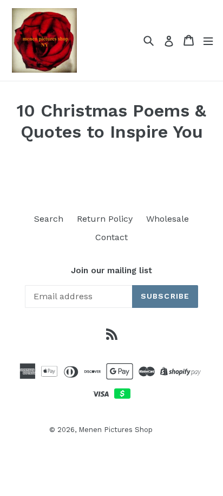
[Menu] (208, 40)
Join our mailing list (111, 270)
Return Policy (105, 219)
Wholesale (167, 219)
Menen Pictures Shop (115, 430)
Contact (111, 237)
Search (48, 219)
